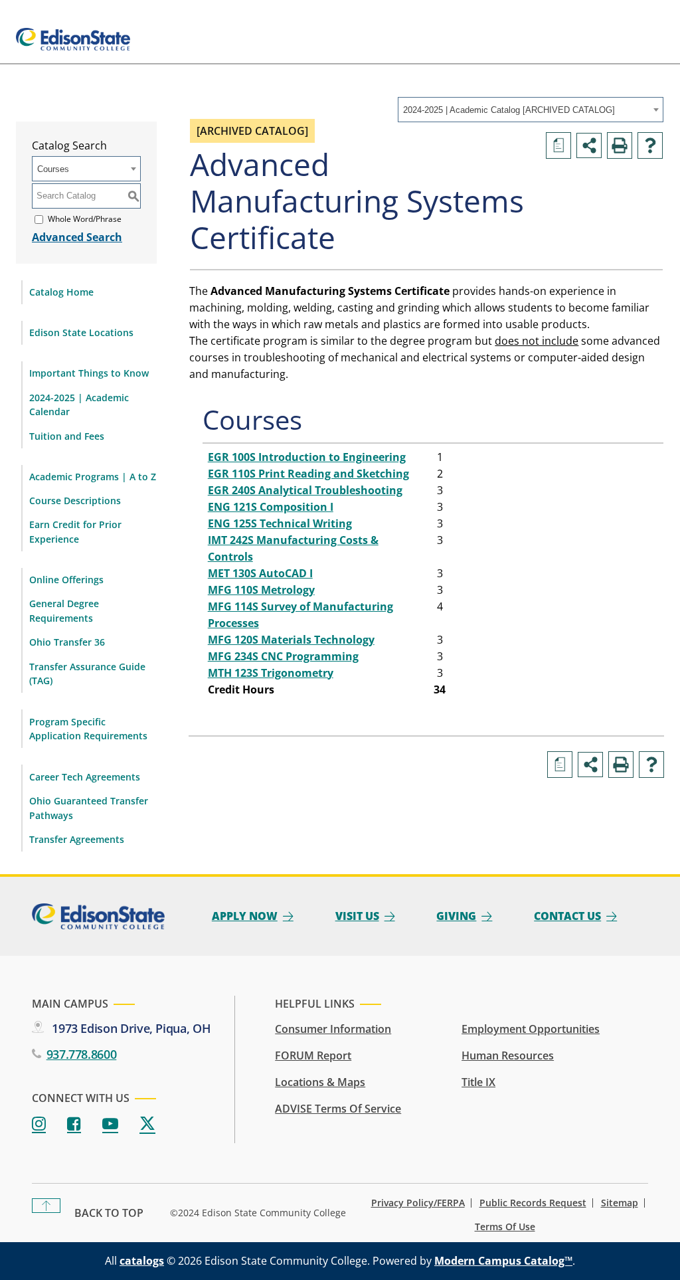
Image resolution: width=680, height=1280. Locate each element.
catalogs (142, 1260)
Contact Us (567, 916)
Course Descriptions (75, 500)
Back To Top (108, 1213)
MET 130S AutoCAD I (260, 573)
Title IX (478, 1082)
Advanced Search (77, 237)
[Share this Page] (589, 145)
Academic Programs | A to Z (92, 476)
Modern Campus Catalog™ (503, 1260)
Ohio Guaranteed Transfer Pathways (88, 808)
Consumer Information (333, 1029)
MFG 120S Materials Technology (291, 639)
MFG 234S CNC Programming (283, 656)
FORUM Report (313, 1055)
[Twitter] (147, 1124)
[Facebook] (74, 1124)
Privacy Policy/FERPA (418, 1203)
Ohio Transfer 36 (67, 642)
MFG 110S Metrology (261, 590)
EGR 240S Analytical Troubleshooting (305, 490)
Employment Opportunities (531, 1029)
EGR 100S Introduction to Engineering (307, 457)
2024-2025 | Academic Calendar (79, 404)
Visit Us (357, 916)
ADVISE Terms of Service (338, 1108)
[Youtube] (110, 1124)
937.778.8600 (81, 1054)
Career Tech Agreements (84, 777)
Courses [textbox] (53, 169)
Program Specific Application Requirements (88, 729)
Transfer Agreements (76, 839)
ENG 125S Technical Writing (280, 523)
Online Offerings (66, 579)
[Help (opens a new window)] (650, 145)
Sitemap (619, 1203)
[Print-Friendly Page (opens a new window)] (619, 145)
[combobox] (530, 109)
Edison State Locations (81, 332)
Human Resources (508, 1055)
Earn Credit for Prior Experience (75, 531)
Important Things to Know (89, 373)
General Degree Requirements (64, 610)
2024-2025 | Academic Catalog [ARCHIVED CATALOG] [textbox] (509, 110)
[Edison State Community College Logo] (73, 39)
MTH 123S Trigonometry (270, 673)
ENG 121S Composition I (270, 507)
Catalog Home (61, 292)
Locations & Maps (320, 1082)
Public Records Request (532, 1203)
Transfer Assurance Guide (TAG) (87, 673)
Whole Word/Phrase (85, 219)
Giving (456, 916)
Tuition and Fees (66, 436)
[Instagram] (38, 1124)
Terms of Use (505, 1227)
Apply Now (245, 916)
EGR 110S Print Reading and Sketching (308, 473)
